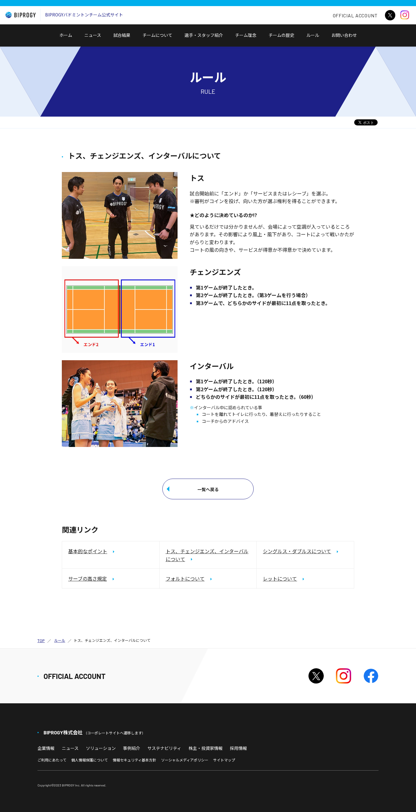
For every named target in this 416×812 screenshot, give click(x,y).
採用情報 (238, 748)
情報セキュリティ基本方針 (134, 759)
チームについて (157, 35)
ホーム (65, 35)
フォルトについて (185, 578)
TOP (41, 640)
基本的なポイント (87, 551)
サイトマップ (224, 759)
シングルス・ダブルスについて (297, 551)
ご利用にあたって (51, 759)
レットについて (280, 578)
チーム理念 (245, 35)
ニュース (92, 35)
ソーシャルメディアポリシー (184, 759)
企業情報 (46, 748)
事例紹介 (131, 748)
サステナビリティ (164, 748)
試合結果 (121, 35)
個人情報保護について (89, 759)
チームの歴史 (281, 35)
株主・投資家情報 (206, 748)
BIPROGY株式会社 (93, 732)
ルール (312, 35)
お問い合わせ (346, 39)
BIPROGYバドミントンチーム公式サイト (84, 15)
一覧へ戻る (208, 489)
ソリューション (101, 748)
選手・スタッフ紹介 (204, 35)
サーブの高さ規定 (87, 578)
